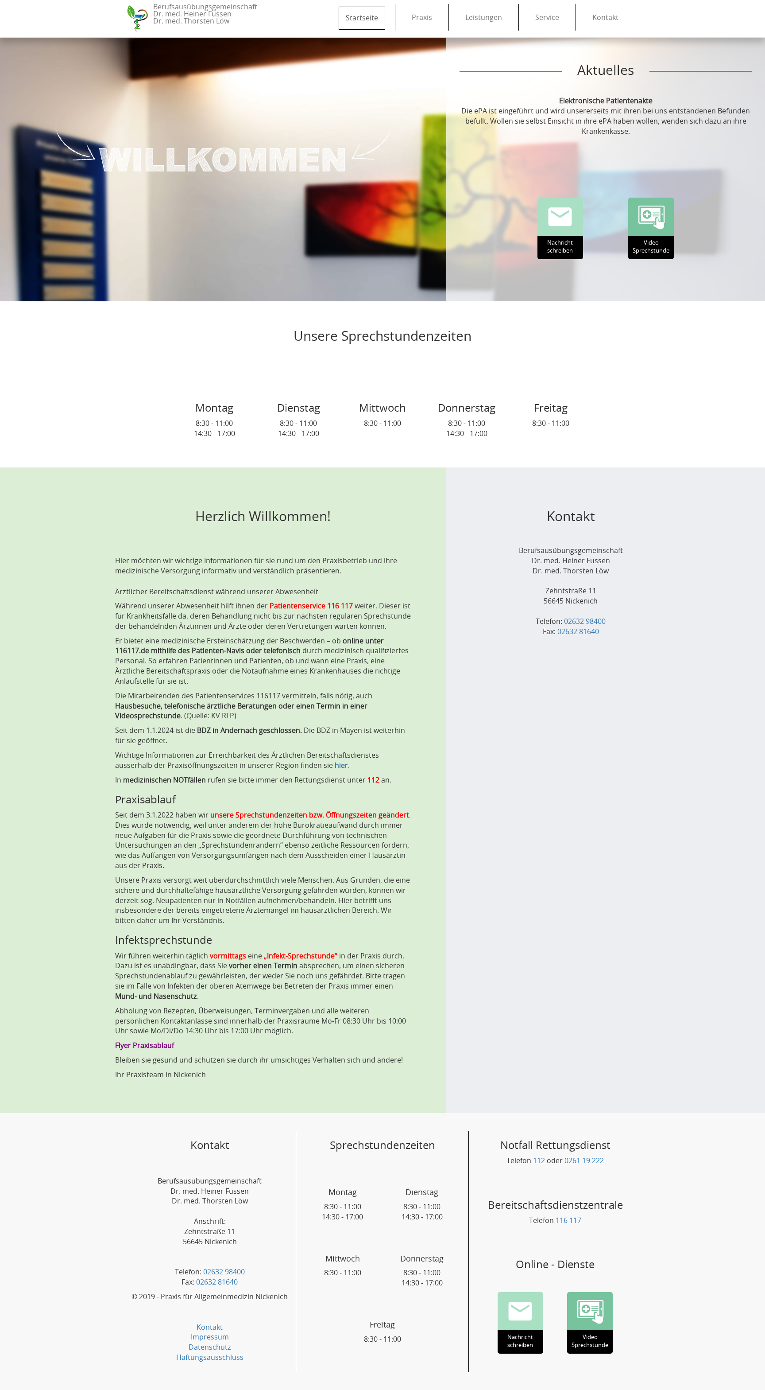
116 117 (568, 1220)
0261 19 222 (584, 1160)
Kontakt (605, 17)
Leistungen (483, 17)
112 (539, 1160)
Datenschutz (210, 1347)
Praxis (422, 17)
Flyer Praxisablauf (144, 1045)
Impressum (210, 1337)
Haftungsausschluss (209, 1357)
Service (547, 17)
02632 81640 (578, 631)
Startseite (362, 18)
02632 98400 (585, 621)
